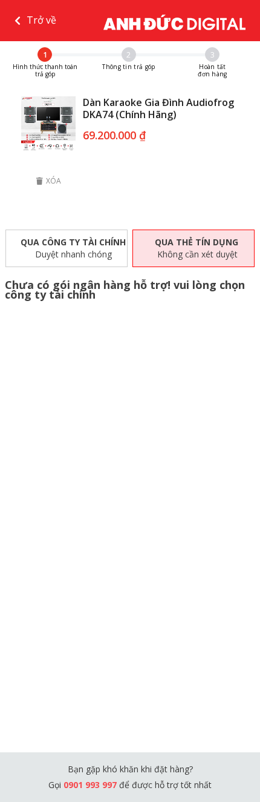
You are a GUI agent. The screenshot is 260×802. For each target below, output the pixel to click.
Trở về (41, 20)
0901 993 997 (91, 784)
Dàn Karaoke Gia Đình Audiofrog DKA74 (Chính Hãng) (158, 108)
